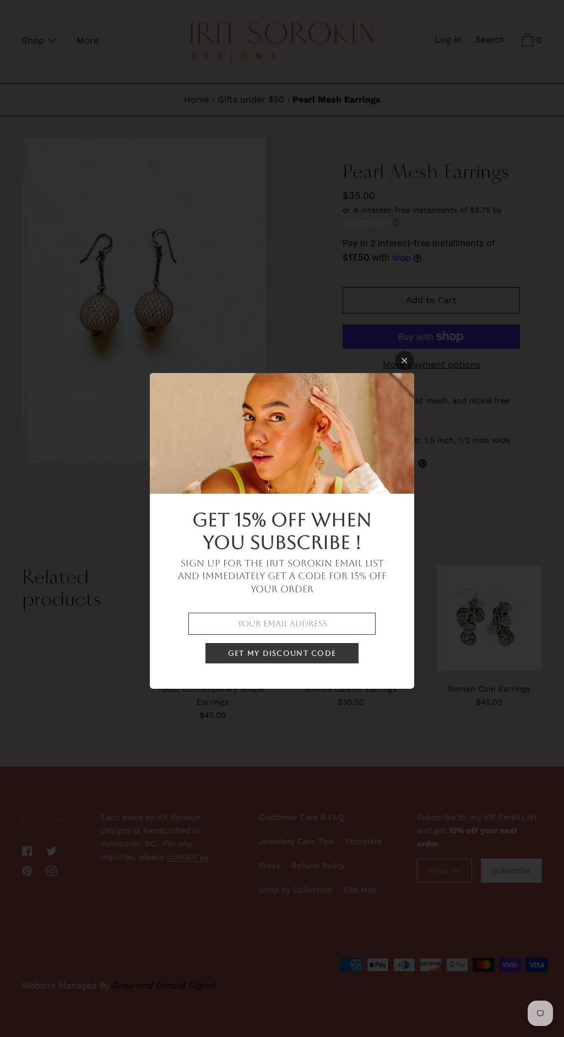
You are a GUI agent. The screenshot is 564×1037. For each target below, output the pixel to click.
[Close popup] (404, 360)
